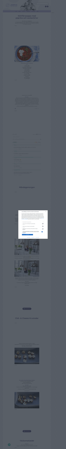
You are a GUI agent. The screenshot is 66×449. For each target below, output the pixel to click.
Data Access (33, 237)
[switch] (42, 223)
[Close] (46, 211)
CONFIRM (27, 234)
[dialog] (33, 224)
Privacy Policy (37, 237)
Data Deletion (28, 237)
